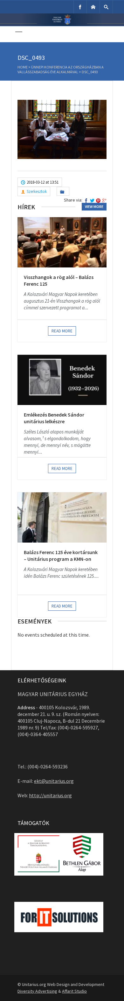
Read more (62, 331)
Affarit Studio (74, 991)
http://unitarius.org (50, 795)
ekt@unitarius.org (54, 781)
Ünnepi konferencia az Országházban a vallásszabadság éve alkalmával (60, 69)
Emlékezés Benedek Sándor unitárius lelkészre (54, 418)
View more (94, 206)
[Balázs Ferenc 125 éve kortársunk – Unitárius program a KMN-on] (62, 517)
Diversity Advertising (37, 991)
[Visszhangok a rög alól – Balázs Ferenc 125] (62, 242)
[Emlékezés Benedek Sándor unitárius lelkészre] (62, 380)
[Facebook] (80, 6)
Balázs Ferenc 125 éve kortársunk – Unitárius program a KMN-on (61, 555)
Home (22, 67)
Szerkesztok (37, 191)
